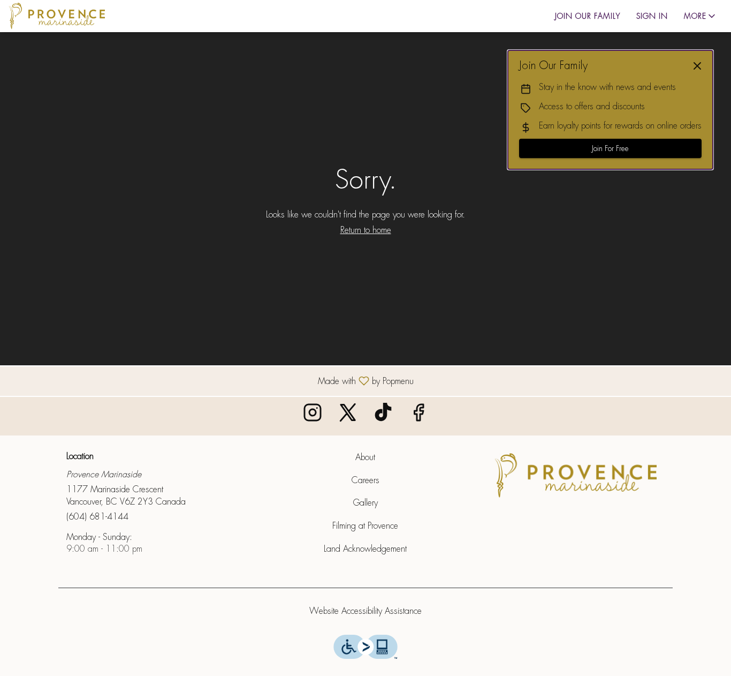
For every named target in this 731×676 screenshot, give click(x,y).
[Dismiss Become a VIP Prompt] (697, 65)
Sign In (652, 16)
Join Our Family (587, 16)
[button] (700, 16)
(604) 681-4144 (97, 516)
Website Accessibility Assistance (365, 611)
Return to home (365, 230)
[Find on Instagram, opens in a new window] (312, 416)
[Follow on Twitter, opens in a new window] (347, 416)
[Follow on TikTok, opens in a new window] (383, 416)
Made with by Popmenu (211, 380)
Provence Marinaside (575, 476)
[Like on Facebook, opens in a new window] (418, 416)
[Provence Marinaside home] (57, 16)
